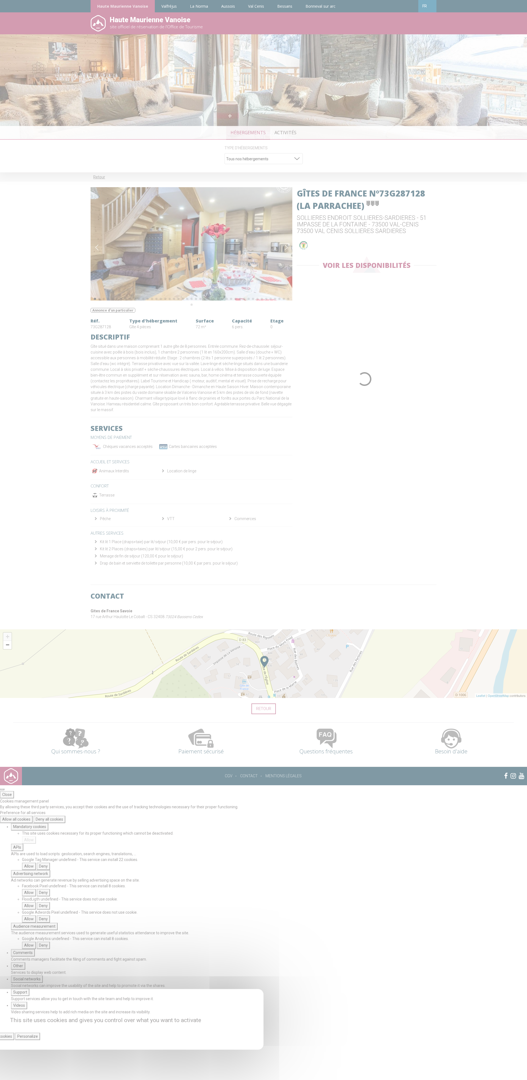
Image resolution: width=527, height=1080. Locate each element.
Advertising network (30, 873)
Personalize (27, 1036)
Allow (29, 840)
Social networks (27, 979)
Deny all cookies (49, 819)
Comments (23, 952)
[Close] (2, 789)
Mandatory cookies (29, 826)
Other (18, 966)
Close (7, 794)
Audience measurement (34, 926)
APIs (17, 847)
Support (20, 992)
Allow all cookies (16, 819)
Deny (43, 866)
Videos (19, 1005)
